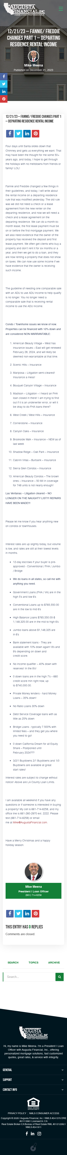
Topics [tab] (33, 962)
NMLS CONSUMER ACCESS (44, 1113)
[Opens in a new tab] (3, 76)
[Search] (59, 977)
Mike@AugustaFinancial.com (30, 822)
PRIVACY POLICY (17, 1113)
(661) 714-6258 (33, 895)
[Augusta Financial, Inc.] (24, 9)
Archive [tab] (54, 962)
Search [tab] (13, 962)
